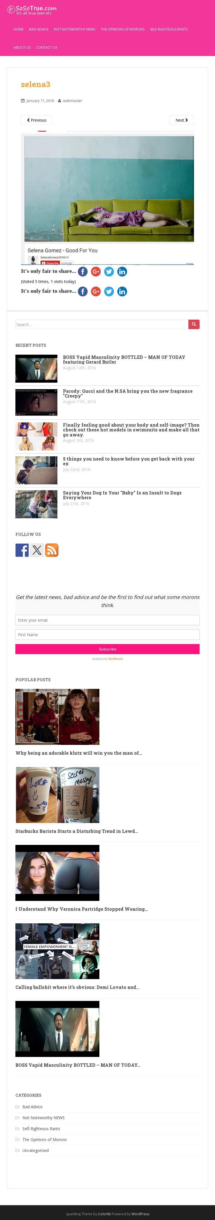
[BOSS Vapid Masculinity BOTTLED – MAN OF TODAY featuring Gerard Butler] (36, 369)
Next (180, 120)
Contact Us (46, 47)
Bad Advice (38, 29)
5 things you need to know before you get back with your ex (129, 461)
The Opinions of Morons (122, 29)
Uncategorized (35, 1150)
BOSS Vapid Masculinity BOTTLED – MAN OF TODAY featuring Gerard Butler (124, 359)
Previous (38, 120)
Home (19, 29)
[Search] (194, 324)
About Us (22, 47)
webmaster (72, 100)
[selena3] (107, 197)
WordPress (140, 1214)
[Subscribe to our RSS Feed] (52, 550)
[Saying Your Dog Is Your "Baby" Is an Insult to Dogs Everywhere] (36, 504)
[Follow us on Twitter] (37, 550)
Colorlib (104, 1214)
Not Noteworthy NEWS (74, 29)
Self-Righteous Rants (169, 29)
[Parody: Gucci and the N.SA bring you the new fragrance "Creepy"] (36, 403)
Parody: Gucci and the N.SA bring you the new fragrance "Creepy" (128, 393)
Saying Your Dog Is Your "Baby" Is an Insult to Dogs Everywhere (122, 495)
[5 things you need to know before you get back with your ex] (36, 470)
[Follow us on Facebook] (22, 550)
